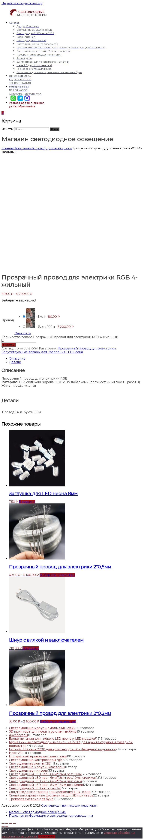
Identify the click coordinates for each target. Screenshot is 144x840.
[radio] (48, 313)
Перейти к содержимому (22, 3)
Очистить (22, 333)
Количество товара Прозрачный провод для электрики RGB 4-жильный (60, 337)
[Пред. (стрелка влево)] (3, 826)
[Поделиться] (6, 823)
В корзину (8, 344)
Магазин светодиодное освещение (37, 812)
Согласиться (46, 836)
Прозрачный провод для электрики (43, 148)
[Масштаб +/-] (14, 823)
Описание (17, 358)
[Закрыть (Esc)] (3, 823)
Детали (15, 362)
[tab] (75, 358)
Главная (8, 148)
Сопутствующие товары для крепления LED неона (42, 352)
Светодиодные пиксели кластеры (69, 805)
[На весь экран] (10, 823)
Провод (8, 320)
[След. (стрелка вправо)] (6, 826)
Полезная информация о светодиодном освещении (51, 815)
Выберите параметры (57, 575)
